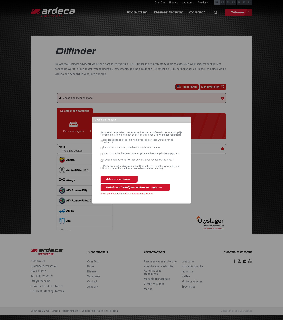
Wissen (149, 193)
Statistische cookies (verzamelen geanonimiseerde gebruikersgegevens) (141, 153)
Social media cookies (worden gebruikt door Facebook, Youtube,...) (139, 160)
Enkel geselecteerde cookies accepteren (122, 193)
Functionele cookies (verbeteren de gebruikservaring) (131, 147)
